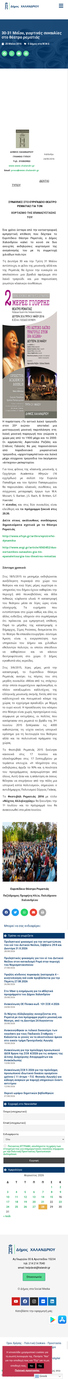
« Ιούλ (7, 1216)
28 (42, 1206)
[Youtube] (16, 1301)
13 (34, 1197)
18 (16, 1201)
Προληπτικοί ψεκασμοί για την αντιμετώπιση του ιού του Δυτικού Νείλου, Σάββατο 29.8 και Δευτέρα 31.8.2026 (33, 945)
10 (7, 1197)
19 (25, 1201)
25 (16, 1206)
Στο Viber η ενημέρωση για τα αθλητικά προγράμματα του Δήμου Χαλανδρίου (28, 993)
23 (60, 1201)
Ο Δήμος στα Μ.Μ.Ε (38, 43)
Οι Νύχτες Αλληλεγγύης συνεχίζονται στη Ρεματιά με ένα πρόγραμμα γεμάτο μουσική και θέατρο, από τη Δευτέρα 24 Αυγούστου (33, 1017)
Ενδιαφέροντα (10, 1134)
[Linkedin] (52, 1301)
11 (16, 1197)
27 (34, 1206)
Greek (43, 1376)
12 (25, 1197)
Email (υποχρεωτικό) (14, 1123)
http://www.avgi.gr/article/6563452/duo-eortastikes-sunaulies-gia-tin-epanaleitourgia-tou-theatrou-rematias (29, 552)
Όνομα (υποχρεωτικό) (15, 1111)
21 (42, 1201)
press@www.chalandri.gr (25, 170)
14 (42, 1197)
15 (51, 1197)
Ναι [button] (31, 1366)
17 (7, 1201)
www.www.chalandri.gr (22, 165)
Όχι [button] (40, 1366)
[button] (4, 53)
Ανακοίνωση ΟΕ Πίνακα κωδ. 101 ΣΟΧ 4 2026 (31, 1004)
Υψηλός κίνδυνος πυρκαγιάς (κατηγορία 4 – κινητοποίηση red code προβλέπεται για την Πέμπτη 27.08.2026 (32, 978)
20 (34, 1201)
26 (25, 1206)
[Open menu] (61, 5)
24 (7, 1206)
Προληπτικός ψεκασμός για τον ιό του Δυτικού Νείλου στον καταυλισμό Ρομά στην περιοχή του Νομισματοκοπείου (33, 961)
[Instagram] (34, 1301)
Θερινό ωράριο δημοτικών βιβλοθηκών (29, 1093)
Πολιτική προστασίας (27, 1370)
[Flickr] (43, 1301)
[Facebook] (25, 1301)
